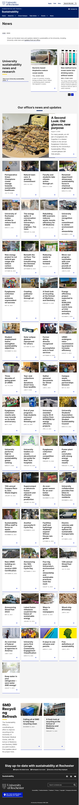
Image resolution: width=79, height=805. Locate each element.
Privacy (57, 790)
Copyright (62, 790)
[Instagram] (71, 776)
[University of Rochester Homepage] (10, 3)
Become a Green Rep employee (57, 769)
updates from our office (32, 40)
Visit (54, 3)
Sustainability (10, 11)
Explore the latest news (21, 769)
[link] (15, 70)
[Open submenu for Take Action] (38, 15)
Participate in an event (38, 769)
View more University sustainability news (13, 79)
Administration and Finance (12, 9)
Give (59, 3)
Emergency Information (71, 790)
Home (4, 33)
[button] (69, 94)
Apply (50, 3)
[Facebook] (67, 776)
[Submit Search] (74, 785)
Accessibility (35, 790)
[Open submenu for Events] (47, 15)
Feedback (51, 790)
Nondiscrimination (43, 790)
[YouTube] (75, 776)
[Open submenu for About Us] (15, 15)
